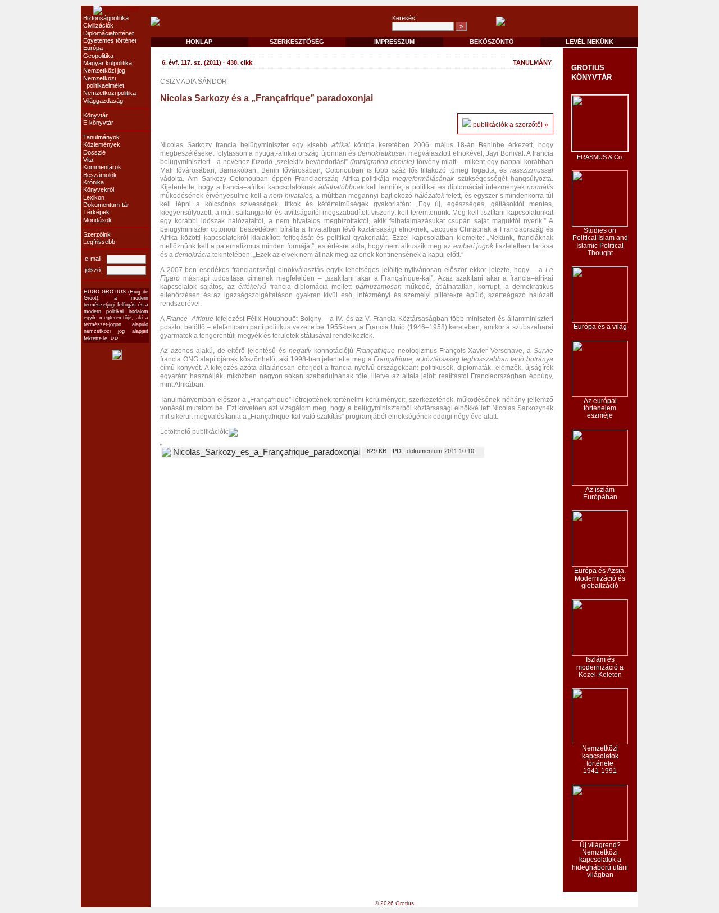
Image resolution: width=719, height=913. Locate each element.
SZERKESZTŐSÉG (297, 41)
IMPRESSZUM (394, 41)
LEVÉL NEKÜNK (589, 41)
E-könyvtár (98, 122)
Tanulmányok (101, 137)
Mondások (97, 219)
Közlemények (101, 144)
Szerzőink (97, 234)
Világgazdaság (103, 100)
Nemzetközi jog (104, 70)
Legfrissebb (99, 241)
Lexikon (93, 197)
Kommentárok (102, 167)
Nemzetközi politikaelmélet (103, 82)
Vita (88, 159)
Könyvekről (98, 189)
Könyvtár (95, 115)
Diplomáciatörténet (108, 33)
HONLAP (199, 41)
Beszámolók (100, 174)
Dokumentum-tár (106, 204)
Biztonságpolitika (106, 18)
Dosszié (94, 152)
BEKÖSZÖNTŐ (492, 41)
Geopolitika (98, 55)
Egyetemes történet (109, 40)
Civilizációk (98, 25)
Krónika (93, 182)
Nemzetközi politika (109, 92)
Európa (93, 47)
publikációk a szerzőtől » (510, 125)
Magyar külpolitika (107, 63)
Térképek (96, 212)
